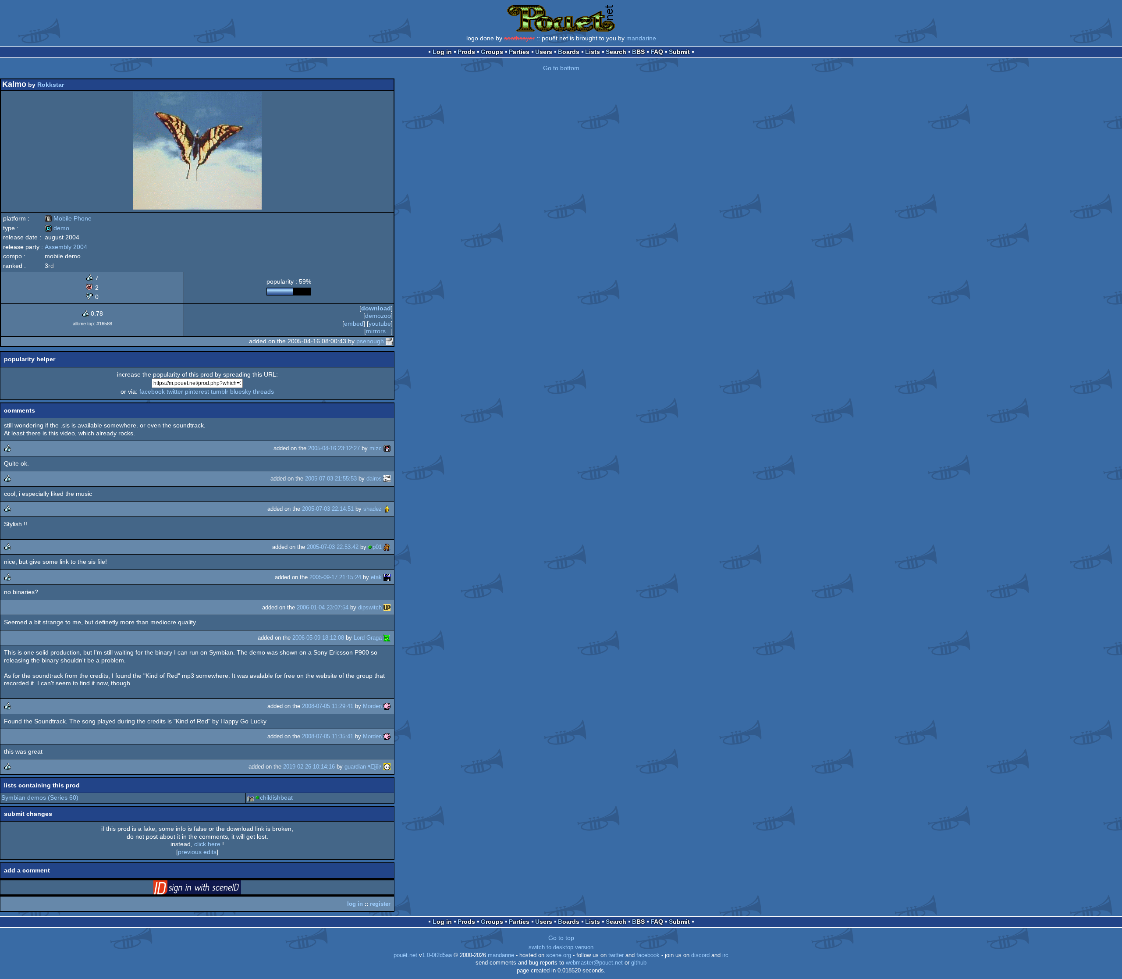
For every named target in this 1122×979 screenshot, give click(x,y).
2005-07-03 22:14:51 (328, 509)
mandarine (641, 38)
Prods (466, 51)
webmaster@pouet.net (594, 963)
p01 (377, 547)
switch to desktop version (561, 947)
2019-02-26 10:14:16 (309, 766)
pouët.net (405, 955)
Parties (519, 51)
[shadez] (387, 509)
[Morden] (387, 706)
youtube (380, 323)
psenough (370, 341)
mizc (375, 448)
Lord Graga (368, 637)
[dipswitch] (387, 607)
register (380, 904)
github (638, 963)
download (376, 308)
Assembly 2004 (66, 246)
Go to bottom (561, 67)
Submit (679, 51)
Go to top (561, 937)
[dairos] (387, 478)
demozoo (378, 315)
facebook (152, 391)
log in (355, 904)
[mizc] (387, 448)
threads (263, 391)
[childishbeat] (250, 797)
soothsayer (519, 38)
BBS (638, 51)
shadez (372, 509)
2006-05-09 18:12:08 (318, 637)
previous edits (197, 851)
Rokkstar (50, 84)
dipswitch (370, 607)
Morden (372, 706)
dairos (374, 478)
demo (57, 227)
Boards (568, 51)
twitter (175, 391)
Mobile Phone (68, 218)
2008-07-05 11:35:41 (327, 736)
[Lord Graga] (387, 637)
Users (543, 51)
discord (700, 955)
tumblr (219, 391)
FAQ (656, 51)
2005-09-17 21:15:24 (335, 577)
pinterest (197, 391)
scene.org (558, 955)
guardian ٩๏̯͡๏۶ (363, 766)
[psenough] (389, 341)
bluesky (240, 391)
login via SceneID (211, 889)
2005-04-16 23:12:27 (334, 448)
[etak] (387, 577)
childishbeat (276, 797)
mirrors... (378, 331)
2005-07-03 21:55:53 (331, 478)
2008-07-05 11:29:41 (327, 706)
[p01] (387, 547)
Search (616, 51)
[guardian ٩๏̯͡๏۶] (387, 766)
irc (725, 955)
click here (207, 843)
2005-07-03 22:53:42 (333, 547)
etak (376, 577)
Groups (492, 51)
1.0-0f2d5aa (437, 955)
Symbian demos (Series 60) (39, 797)
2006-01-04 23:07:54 (322, 607)
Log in (442, 51)
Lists (592, 51)
